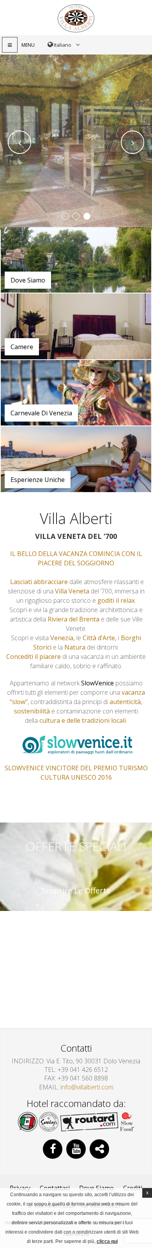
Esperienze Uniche (38, 479)
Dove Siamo (28, 280)
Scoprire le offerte (76, 890)
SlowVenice (97, 683)
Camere (22, 346)
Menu (28, 45)
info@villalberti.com (86, 1087)
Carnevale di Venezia (41, 413)
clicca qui (107, 1241)
